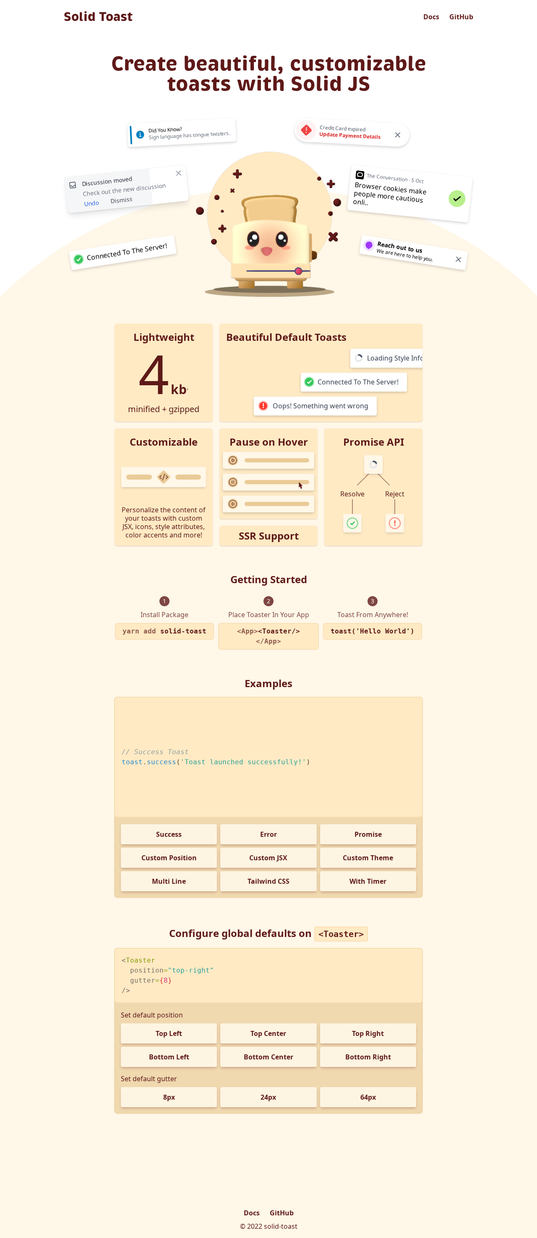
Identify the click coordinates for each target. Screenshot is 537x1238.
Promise (368, 834)
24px (268, 1097)
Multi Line (169, 881)
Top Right (368, 1033)
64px (368, 1097)
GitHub (461, 16)
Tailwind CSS (268, 881)
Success (169, 834)
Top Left (169, 1033)
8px (169, 1097)
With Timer (367, 881)
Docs (431, 16)
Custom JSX (268, 857)
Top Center (268, 1033)
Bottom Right (368, 1057)
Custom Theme (368, 857)
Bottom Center (268, 1057)
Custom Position (169, 857)
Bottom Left (169, 1057)
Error (268, 834)
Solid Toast (98, 16)
